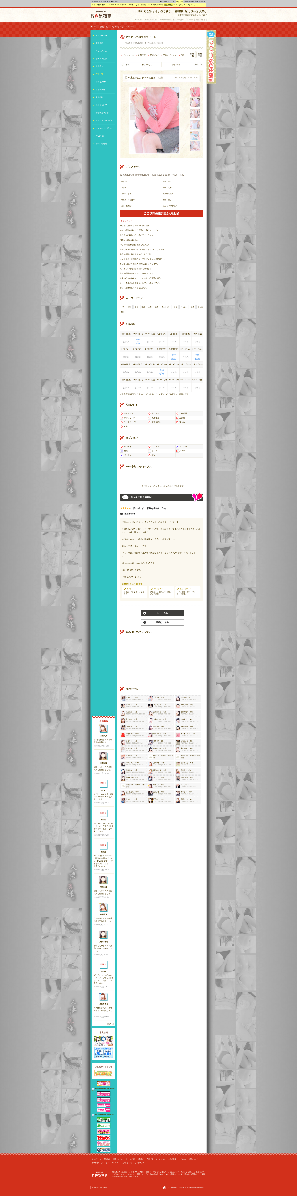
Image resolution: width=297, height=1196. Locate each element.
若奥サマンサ (165, 755)
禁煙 (123, 312)
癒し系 (200, 307)
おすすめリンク (102, 113)
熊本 (116, 1)
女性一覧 (104, 27)
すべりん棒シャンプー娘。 (125, 5)
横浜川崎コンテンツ (168, 1)
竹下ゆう (129, 755)
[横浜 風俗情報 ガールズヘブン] (103, 1145)
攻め (129, 307)
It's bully (149, 4)
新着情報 (99, 43)
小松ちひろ (184, 726)
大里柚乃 (129, 712)
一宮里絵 (184, 697)
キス (123, 307)
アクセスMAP (101, 82)
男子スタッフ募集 (151, 20)
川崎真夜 (129, 726)
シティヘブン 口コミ (104, 128)
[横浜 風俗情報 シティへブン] (103, 1139)
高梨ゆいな (157, 748)
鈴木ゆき (129, 748)
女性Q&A (99, 97)
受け (136, 307)
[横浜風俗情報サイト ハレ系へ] (164, 1189)
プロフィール (128, 55)
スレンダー (166, 307)
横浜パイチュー (108, 5)
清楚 (175, 307)
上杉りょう (157, 705)
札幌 (108, 1)
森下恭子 (184, 792)
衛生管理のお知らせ (167, 20)
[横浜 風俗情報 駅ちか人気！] (103, 1127)
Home (93, 27)
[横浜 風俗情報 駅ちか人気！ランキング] (103, 1121)
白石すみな (184, 741)
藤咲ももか (130, 777)
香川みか (129, 719)
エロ (192, 307)
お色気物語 (168, 5)
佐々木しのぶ (185, 734)
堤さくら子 (184, 763)
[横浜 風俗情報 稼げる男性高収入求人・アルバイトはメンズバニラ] (103, 1088)
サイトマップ (139, 1163)
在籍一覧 (99, 74)
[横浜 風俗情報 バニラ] (103, 1085)
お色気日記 (100, 89)
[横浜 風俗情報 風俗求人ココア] (103, 1133)
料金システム (101, 51)
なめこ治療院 (141, 5)
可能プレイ (154, 55)
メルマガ (190, 20)
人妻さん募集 (137, 20)
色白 (157, 307)
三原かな (156, 792)
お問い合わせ (101, 144)
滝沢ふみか (184, 748)
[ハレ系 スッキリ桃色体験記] (211, 83)
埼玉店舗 (202, 1)
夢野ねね (156, 799)
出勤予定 (142, 55)
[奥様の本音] (161, 217)
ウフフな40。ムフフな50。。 (184, 5)
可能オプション (169, 55)
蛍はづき (156, 777)
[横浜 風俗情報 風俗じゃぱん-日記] (103, 1111)
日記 (182, 55)
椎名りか (156, 741)
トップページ (101, 35)
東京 (100, 1)
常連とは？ (180, 20)
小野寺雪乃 (184, 712)
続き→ (110, 1024)
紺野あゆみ (130, 734)
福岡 (112, 1)
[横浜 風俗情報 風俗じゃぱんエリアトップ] (103, 1096)
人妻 (150, 307)
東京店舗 (194, 1)
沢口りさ (176, 64)
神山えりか (184, 719)
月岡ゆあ (156, 763)
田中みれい (130, 763)
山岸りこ (129, 799)
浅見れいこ (130, 697)
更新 (101, 742)
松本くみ (156, 784)
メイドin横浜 (96, 5)
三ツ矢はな (130, 792)
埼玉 (104, 1)
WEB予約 (100, 136)
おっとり (184, 307)
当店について (101, 105)
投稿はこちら (162, 622)
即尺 (143, 307)
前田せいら (184, 777)
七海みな (129, 770)
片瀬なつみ (157, 719)
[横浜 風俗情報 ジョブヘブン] (103, 1152)
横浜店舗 (179, 1)
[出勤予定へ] (199, 57)
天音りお (156, 697)
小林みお (156, 726)
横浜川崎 (95, 1)
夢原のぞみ (184, 799)
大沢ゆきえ (157, 712)
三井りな (184, 784)
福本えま (184, 770)
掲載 (106, 948)
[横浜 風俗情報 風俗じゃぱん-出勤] (103, 1106)
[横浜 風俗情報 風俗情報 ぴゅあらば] (103, 1114)
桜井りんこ (147, 64)
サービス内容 (101, 59)
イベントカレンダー (104, 120)
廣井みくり (157, 770)
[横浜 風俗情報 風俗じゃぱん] (103, 1102)
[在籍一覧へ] (192, 57)
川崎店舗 (187, 1)
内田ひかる (184, 705)
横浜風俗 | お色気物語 (99, 1187)
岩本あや (129, 705)
